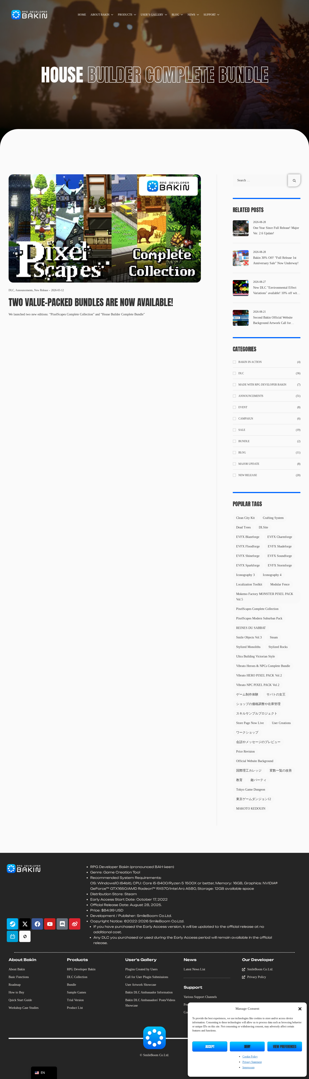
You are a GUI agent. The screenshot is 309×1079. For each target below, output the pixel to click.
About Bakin (22, 959)
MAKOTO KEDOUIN (250, 808)
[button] (300, 1009)
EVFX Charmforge (279, 537)
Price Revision (245, 751)
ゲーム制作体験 (247, 694)
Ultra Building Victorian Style (255, 656)
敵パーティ (258, 780)
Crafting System (273, 518)
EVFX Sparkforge (248, 565)
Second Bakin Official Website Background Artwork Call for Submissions (272, 323)
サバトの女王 (275, 694)
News (190, 959)
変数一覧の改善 (281, 770)
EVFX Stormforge (280, 565)
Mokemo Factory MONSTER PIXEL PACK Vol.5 (264, 596)
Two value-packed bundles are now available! (92, 302)
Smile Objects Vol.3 (249, 637)
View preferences (284, 1046)
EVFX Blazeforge (247, 537)
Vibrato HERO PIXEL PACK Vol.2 (259, 675)
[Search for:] (266, 180)
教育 (239, 780)
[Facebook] (37, 924)
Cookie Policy (250, 1056)
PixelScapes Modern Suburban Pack (259, 618)
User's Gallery (141, 959)
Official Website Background (254, 761)
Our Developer (258, 959)
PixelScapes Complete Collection (257, 609)
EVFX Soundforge (280, 556)
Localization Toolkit (249, 584)
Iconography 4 (272, 575)
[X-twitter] (25, 924)
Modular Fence (280, 584)
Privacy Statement (252, 1062)
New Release (41, 290)
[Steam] (12, 924)
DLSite (263, 527)
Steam (274, 637)
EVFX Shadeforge (280, 546)
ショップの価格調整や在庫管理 (258, 704)
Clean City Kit (245, 518)
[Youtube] (49, 924)
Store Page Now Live (250, 723)
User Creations (281, 723)
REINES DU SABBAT (251, 628)
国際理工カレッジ (248, 770)
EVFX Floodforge (248, 546)
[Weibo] (74, 924)
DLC (11, 290)
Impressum (248, 1067)
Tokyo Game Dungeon (250, 789)
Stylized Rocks (278, 647)
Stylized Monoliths (248, 647)
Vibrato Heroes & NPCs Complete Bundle (263, 666)
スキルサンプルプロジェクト (256, 713)
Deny (247, 1046)
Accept (209, 1046)
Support (193, 987)
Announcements (24, 290)
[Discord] (62, 924)
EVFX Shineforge (247, 556)
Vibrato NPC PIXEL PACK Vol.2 (257, 685)
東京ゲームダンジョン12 (253, 799)
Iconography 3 (245, 575)
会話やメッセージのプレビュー (258, 742)
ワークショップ (247, 732)
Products (77, 959)
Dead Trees (243, 527)
